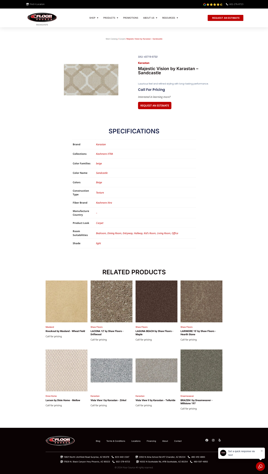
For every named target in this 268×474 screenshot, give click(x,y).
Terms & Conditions (115, 441)
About (165, 441)
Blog (98, 441)
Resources (168, 17)
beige (99, 163)
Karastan (101, 144)
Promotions (130, 17)
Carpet (122, 39)
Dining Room (114, 233)
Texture (100, 192)
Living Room (163, 233)
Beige (99, 182)
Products (109, 17)
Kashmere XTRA (104, 154)
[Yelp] (219, 440)
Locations (136, 441)
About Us (148, 17)
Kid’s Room (150, 233)
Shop (92, 17)
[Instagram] (213, 440)
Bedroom (101, 233)
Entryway (128, 233)
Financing (151, 441)
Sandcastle (102, 173)
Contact (178, 441)
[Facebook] (207, 440)
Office (175, 233)
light (98, 243)
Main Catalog (111, 39)
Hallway (138, 233)
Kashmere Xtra (104, 202)
